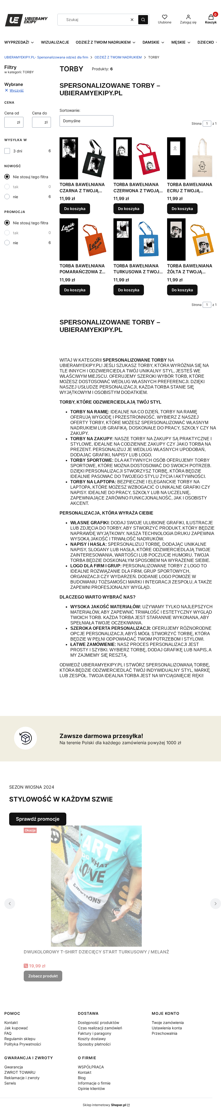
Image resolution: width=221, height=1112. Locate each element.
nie (15, 196)
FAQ (8, 1033)
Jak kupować (16, 1028)
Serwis (10, 1083)
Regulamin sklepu (19, 1038)
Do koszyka (74, 208)
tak (16, 186)
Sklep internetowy (104, 1105)
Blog (82, 1077)
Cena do (39, 113)
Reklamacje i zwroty (22, 1077)
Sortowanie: (70, 110)
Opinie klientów (91, 1088)
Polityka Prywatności (22, 1044)
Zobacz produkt (43, 976)
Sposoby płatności (94, 1044)
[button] (143, 19)
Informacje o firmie (94, 1083)
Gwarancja (13, 1067)
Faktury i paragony (94, 1033)
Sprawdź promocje (38, 819)
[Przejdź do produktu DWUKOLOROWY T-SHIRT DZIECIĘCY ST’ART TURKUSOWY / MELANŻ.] (96, 886)
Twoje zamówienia (168, 1022)
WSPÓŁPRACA (91, 1067)
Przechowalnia (164, 1033)
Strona (197, 123)
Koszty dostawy (92, 1038)
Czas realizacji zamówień (100, 1028)
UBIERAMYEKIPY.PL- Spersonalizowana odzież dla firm (46, 57)
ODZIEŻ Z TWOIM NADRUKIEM (118, 57)
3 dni (17, 151)
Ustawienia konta (167, 1028)
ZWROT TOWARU (19, 1072)
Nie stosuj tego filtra (30, 176)
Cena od (11, 113)
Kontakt (11, 1022)
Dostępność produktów (98, 1022)
